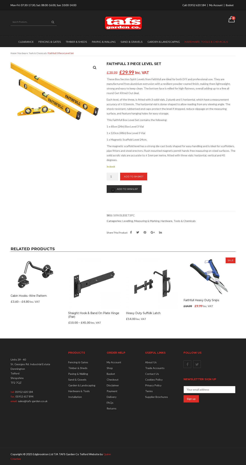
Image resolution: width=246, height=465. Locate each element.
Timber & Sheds (76, 41)
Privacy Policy (153, 385)
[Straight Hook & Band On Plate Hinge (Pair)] (94, 283)
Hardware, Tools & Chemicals (206, 41)
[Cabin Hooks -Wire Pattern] (36, 275)
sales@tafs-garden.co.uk (32, 401)
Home (13, 53)
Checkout (113, 379)
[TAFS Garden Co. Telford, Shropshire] (123, 23)
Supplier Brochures (156, 396)
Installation (75, 396)
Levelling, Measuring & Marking (141, 220)
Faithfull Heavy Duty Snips (201, 300)
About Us (151, 362)
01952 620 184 (197, 5)
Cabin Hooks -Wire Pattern (29, 296)
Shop (110, 368)
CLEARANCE (26, 41)
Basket (230, 5)
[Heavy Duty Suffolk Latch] (152, 283)
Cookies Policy (154, 379)
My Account (216, 5)
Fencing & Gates (49, 41)
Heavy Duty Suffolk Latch (143, 313)
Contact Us (152, 373)
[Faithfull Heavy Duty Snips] (209, 277)
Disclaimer (113, 385)
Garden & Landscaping (163, 41)
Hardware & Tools (79, 391)
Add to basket (133, 176)
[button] (94, 67)
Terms (149, 391)
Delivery (111, 396)
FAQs (110, 402)
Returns (111, 408)
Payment (112, 391)
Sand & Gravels (132, 41)
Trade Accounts (155, 368)
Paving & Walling (104, 41)
